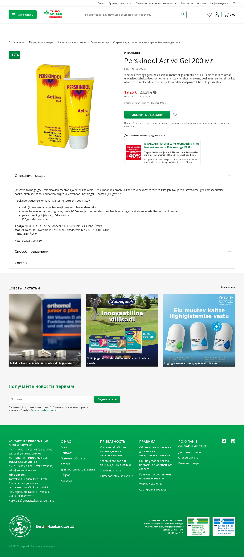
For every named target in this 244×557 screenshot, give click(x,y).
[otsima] (183, 14)
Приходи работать (120, 3)
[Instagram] (233, 442)
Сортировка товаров (153, 489)
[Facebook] (224, 442)
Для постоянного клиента (78, 469)
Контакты (187, 3)
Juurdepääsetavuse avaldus (116, 476)
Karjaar (65, 475)
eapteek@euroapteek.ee (25, 453)
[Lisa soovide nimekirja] (175, 115)
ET (234, 3)
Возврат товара (188, 463)
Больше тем (228, 287)
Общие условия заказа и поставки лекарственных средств (155, 465)
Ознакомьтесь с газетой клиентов (156, 3)
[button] (154, 92)
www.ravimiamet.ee (154, 526)
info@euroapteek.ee (22, 470)
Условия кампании (151, 484)
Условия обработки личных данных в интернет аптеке (113, 451)
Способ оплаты (188, 457)
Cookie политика (110, 470)
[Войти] (216, 14)
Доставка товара (189, 452)
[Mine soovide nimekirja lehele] (209, 14)
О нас (101, 3)
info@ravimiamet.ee (174, 526)
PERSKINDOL (132, 53)
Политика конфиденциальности (46, 410)
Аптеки (201, 3)
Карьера (66, 480)
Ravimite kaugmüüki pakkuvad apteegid (164, 524)
